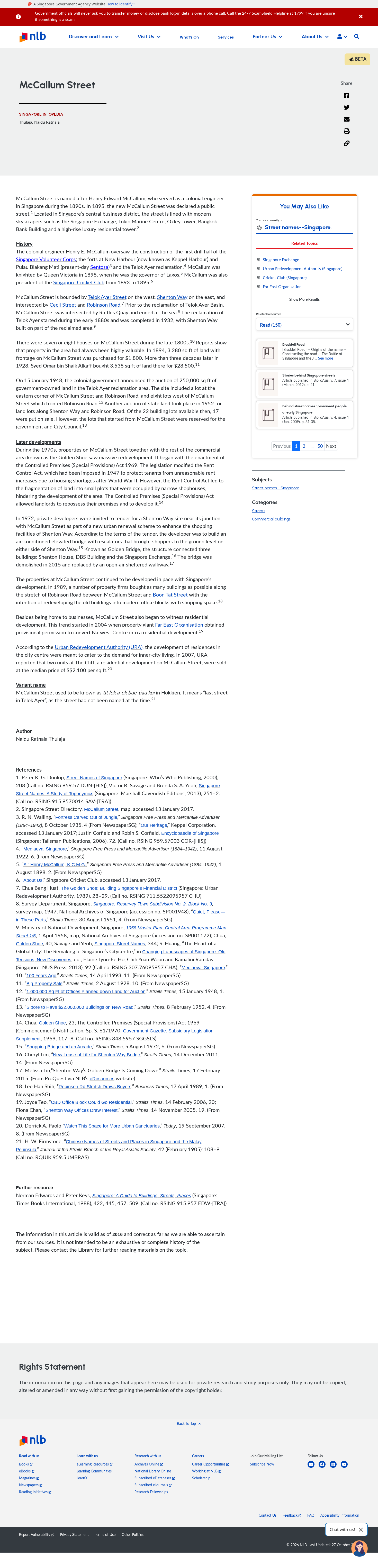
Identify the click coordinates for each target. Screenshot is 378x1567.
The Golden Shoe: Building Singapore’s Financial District (119, 888)
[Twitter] (346, 111)
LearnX (82, 1478)
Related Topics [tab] (304, 243)
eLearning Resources (93, 1464)
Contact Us (267, 1515)
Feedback (291, 1515)
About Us (32, 880)
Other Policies (132, 1534)
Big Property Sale (44, 983)
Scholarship (201, 1478)
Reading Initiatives (34, 1491)
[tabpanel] (304, 279)
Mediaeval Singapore (45, 848)
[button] (342, 37)
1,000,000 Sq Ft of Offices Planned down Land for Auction (86, 991)
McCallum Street (101, 809)
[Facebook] (347, 99)
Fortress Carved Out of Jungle (86, 817)
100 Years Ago (41, 975)
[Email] (346, 123)
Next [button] (331, 446)
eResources (102, 1078)
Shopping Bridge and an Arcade (59, 1046)
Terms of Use (105, 1534)
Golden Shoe (29, 943)
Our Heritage (154, 825)
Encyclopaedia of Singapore (190, 833)
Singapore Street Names (119, 943)
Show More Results (304, 299)
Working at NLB (205, 1471)
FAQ (310, 1515)
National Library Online (152, 1471)
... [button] (311, 446)
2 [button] (304, 446)
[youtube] (346, 1467)
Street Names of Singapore (94, 777)
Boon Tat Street (170, 594)
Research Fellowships (151, 1491)
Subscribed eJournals (151, 1484)
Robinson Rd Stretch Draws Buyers (95, 1086)
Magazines (28, 1478)
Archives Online (147, 1464)
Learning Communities (94, 1471)
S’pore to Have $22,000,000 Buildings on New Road (79, 1007)
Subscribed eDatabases (153, 1478)
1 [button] (296, 446)
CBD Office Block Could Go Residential (91, 1102)
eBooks (25, 1471)
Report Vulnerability (35, 1534)
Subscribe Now (262, 1464)
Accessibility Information (339, 1515)
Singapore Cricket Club (78, 282)
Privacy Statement (74, 1534)
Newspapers (29, 1484)
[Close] (367, 14)
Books (24, 1464)
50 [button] (320, 446)
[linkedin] (313, 1467)
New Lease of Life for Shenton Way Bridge (96, 1054)
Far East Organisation (179, 624)
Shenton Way (172, 296)
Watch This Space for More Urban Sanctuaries (112, 1126)
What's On (189, 37)
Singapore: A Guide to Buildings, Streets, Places (141, 1195)
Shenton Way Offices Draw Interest (82, 1110)
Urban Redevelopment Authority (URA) (98, 646)
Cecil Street (63, 304)
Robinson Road (103, 304)
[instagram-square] (335, 1467)
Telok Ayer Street (107, 296)
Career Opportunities (209, 1464)
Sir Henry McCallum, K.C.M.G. (54, 864)
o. (152, 903)
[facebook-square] (324, 1467)
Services (226, 37)
